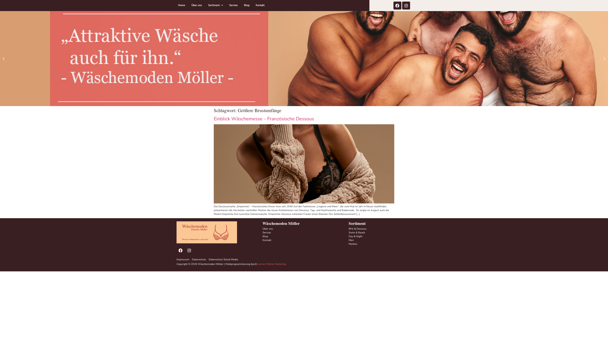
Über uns (196, 5)
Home (181, 5)
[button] (4, 59)
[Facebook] (397, 6)
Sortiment (214, 5)
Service (233, 5)
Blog (246, 5)
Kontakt (260, 5)
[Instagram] (406, 6)
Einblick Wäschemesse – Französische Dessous (264, 119)
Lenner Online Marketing (272, 264)
